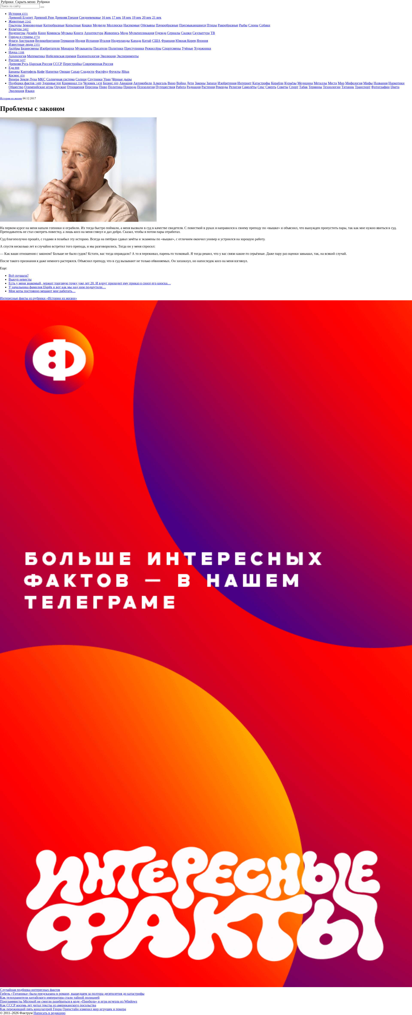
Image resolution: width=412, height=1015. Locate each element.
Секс (261, 87)
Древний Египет (21, 17)
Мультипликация (141, 33)
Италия (105, 40)
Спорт (293, 87)
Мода (124, 33)
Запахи (211, 83)
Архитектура (93, 33)
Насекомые (131, 25)
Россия (17, 60)
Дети (190, 83)
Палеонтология (88, 56)
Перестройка (72, 64)
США (156, 40)
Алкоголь (160, 83)
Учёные (187, 48)
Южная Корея (186, 40)
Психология (146, 87)
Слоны (253, 25)
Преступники (134, 48)
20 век (146, 17)
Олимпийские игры (38, 87)
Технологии (332, 87)
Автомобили (142, 83)
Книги (78, 33)
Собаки (264, 25)
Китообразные (54, 25)
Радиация (194, 87)
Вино (172, 83)
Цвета (395, 87)
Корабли (277, 83)
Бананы (14, 71)
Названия (381, 83)
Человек (92, 83)
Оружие (60, 87)
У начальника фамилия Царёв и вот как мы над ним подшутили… (57, 287)
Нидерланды (120, 40)
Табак (303, 87)
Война (181, 83)
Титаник (347, 87)
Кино (42, 33)
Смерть (270, 87)
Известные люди (24, 44)
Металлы (320, 83)
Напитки (52, 71)
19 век (136, 17)
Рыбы (243, 25)
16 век (106, 17)
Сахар (75, 71)
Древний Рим (44, 17)
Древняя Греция (66, 17)
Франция (168, 40)
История (18, 13)
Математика (36, 56)
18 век (126, 17)
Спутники (95, 79)
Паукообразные (167, 25)
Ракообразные (228, 25)
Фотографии (380, 87)
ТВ (213, 33)
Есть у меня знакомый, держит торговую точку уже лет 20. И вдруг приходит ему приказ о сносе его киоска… (90, 283)
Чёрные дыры (122, 79)
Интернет (244, 83)
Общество (16, 87)
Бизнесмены (30, 48)
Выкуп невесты (20, 279)
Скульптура (201, 33)
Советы (282, 87)
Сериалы (173, 33)
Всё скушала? (19, 275)
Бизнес (110, 83)
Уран (107, 79)
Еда (14, 67)
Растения (208, 87)
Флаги (13, 40)
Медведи (99, 25)
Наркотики (396, 83)
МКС (41, 79)
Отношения (75, 87)
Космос (17, 75)
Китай (146, 40)
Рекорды (222, 87)
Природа (129, 87)
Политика (115, 87)
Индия (80, 40)
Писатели (100, 48)
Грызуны (15, 25)
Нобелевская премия (61, 56)
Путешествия (165, 87)
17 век (116, 17)
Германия (67, 40)
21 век (156, 17)
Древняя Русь (18, 64)
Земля (24, 79)
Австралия (26, 40)
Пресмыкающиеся (192, 25)
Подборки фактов (25, 83)
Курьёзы (290, 83)
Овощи (64, 71)
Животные (20, 21)
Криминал (72, 83)
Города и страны (24, 37)
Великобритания (47, 40)
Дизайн (31, 33)
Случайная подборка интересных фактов (30, 990)
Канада (136, 40)
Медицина (305, 83)
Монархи (67, 48)
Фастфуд (101, 71)
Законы (200, 83)
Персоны (91, 87)
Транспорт (362, 87)
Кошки (87, 25)
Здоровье (51, 83)
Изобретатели (50, 48)
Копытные (73, 25)
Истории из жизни (11, 98)
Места (332, 83)
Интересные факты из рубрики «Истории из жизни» (38, 298)
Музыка (67, 33)
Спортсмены (171, 48)
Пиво (103, 87)
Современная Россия (98, 64)
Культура (19, 29)
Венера (14, 79)
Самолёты (249, 87)
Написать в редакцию (49, 1013)
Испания (92, 40)
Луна (33, 79)
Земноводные (32, 25)
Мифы (368, 83)
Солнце (81, 79)
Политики (115, 48)
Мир (341, 83)
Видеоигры (17, 33)
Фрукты (115, 71)
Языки (30, 91)
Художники (202, 48)
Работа (181, 87)
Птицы (212, 25)
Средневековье (90, 17)
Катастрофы (261, 83)
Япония (202, 40)
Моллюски (115, 25)
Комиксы (53, 33)
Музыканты (83, 48)
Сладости (87, 71)
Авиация (125, 83)
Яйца (125, 71)
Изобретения (227, 83)
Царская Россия (40, 64)
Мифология (353, 83)
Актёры (14, 48)
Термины (315, 87)
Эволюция (108, 56)
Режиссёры (153, 48)
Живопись (111, 33)
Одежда (160, 33)
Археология (17, 56)
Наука (16, 52)
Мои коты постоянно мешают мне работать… (42, 291)
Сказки (186, 33)
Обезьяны (148, 25)
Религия (235, 87)
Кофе (41, 71)
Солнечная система (60, 79)
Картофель (28, 71)
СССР (57, 64)
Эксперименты (128, 56)
